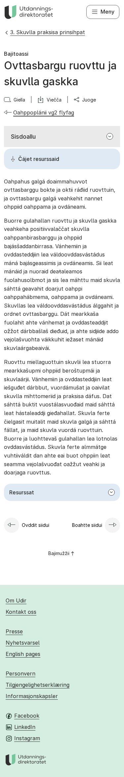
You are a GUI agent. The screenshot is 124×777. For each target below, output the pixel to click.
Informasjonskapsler (32, 696)
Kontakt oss (21, 611)
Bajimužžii (58, 553)
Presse (14, 631)
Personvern (20, 673)
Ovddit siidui (35, 525)
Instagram (27, 738)
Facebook (26, 715)
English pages (23, 654)
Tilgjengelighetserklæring (37, 684)
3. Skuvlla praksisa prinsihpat (47, 32)
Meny (107, 11)
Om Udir (16, 600)
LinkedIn (24, 727)
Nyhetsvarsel (23, 642)
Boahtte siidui (87, 525)
